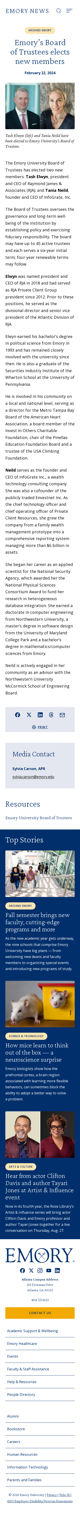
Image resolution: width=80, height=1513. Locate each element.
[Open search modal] (58, 10)
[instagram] (40, 1270)
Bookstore (16, 1428)
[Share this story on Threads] (51, 715)
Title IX (64, 1495)
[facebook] (22, 1270)
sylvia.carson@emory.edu (33, 776)
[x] (31, 1270)
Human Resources (22, 1454)
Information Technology (27, 1467)
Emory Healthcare (22, 1343)
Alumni (13, 1416)
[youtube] (48, 1270)
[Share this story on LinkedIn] (40, 715)
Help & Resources (21, 1381)
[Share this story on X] (29, 715)
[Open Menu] (69, 10)
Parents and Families (24, 1479)
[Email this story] (62, 715)
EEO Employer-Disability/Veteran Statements (40, 1501)
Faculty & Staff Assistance (28, 1369)
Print (43, 727)
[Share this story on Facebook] (17, 715)
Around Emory (40, 30)
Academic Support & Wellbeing (32, 1330)
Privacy (52, 1495)
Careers (13, 1441)
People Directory (21, 1394)
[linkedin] (57, 1270)
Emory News (27, 10)
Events (12, 1356)
